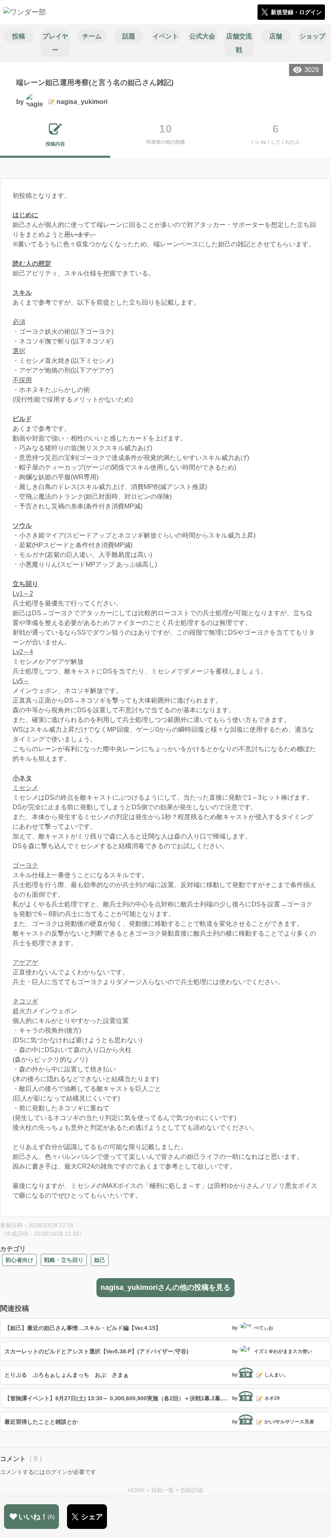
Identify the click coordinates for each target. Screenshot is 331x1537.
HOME (136, 1490)
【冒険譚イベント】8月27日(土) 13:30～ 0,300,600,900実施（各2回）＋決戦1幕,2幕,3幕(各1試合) (117, 1398)
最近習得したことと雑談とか (41, 1421)
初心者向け (19, 1260)
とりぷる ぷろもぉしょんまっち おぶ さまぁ (66, 1375)
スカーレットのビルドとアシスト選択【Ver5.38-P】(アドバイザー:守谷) (96, 1351)
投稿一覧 (162, 1490)
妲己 (99, 1260)
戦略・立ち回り (64, 1260)
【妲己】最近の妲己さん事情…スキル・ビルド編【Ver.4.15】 (82, 1328)
